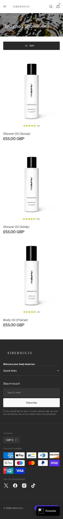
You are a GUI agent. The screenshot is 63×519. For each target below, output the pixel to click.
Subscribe (31, 402)
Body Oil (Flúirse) (15, 320)
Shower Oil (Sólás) (16, 226)
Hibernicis (17, 508)
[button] (4, 6)
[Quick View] (10, 120)
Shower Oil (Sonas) (16, 133)
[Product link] (31, 101)
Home (6, 17)
